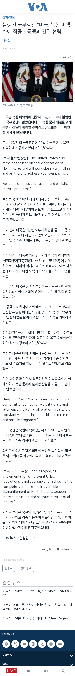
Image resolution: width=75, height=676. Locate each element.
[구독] (60, 644)
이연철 (6, 40)
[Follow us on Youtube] (24, 644)
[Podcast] (51, 644)
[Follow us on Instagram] (33, 644)
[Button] (68, 57)
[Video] (28, 671)
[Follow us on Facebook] (6, 644)
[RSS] (42, 644)
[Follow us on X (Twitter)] (15, 644)
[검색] (63, 671)
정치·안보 (8, 17)
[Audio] (46, 671)
